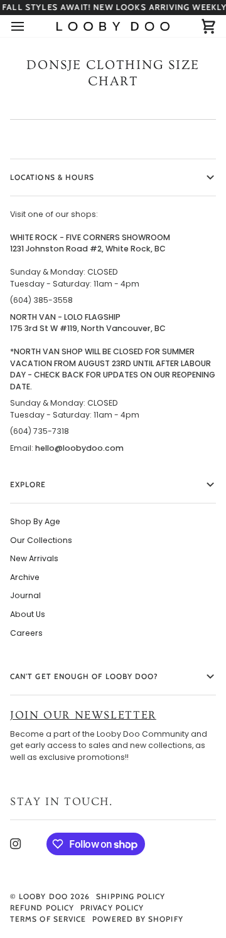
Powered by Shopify (137, 919)
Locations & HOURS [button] (52, 177)
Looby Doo (43, 896)
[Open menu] (29, 26)
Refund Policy (42, 907)
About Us (27, 614)
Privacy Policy (112, 907)
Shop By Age (35, 521)
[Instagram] (15, 844)
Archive (25, 577)
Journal (25, 595)
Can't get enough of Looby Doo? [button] (84, 676)
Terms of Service (48, 919)
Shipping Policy (130, 896)
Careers (26, 633)
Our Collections (41, 540)
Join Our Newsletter (83, 715)
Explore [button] (28, 484)
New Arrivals (34, 558)
